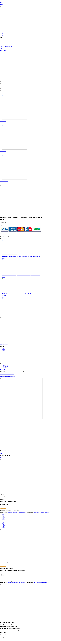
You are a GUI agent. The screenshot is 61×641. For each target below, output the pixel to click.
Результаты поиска (3, 566)
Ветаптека (3, 519)
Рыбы (3, 518)
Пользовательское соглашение (7, 374)
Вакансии (3, 350)
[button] (27, 37)
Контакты (3, 349)
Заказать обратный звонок (6, 46)
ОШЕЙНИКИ (10, 220)
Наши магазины (4, 344)
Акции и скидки (3, 121)
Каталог (3, 32)
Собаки (3, 514)
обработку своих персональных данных (17, 512)
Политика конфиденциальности (7, 376)
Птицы (3, 516)
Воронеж (2, 457)
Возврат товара (4, 367)
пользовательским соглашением (41, 512)
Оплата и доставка (5, 35)
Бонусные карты (3, 151)
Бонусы (3, 33)
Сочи (1, 4)
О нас (3, 348)
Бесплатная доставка (4, 181)
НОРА (1, 2)
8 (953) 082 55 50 (4, 44)
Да (1, 453)
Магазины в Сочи (4, 34)
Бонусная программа (5, 365)
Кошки (3, 515)
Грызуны (3, 517)
